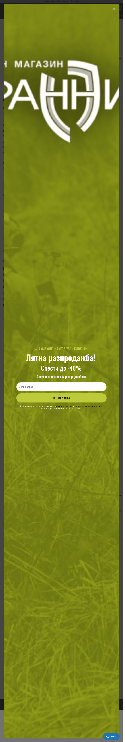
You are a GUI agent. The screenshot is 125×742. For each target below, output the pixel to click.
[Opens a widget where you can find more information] (111, 736)
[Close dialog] (114, 8)
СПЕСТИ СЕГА (61, 397)
